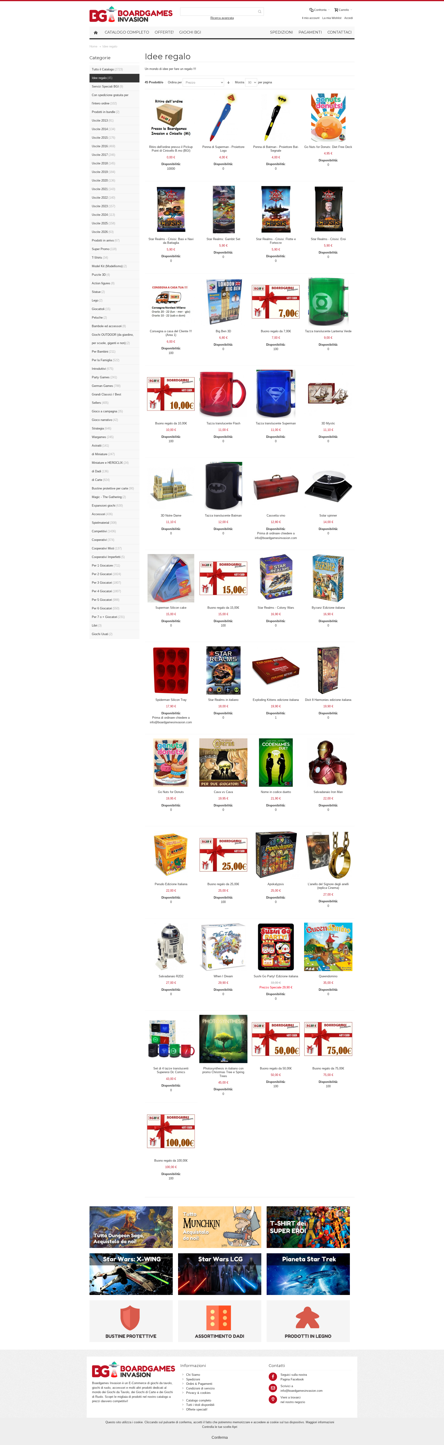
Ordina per (175, 82)
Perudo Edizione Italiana (171, 884)
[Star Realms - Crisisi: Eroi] (328, 209)
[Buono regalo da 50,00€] (276, 1039)
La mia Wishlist (331, 18)
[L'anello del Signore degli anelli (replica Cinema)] (328, 855)
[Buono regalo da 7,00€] (276, 302)
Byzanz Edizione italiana (328, 607)
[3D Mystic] (328, 394)
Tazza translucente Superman (276, 423)
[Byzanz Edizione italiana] (328, 578)
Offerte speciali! (196, 1409)
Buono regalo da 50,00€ (276, 1068)
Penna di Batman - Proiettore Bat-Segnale (276, 148)
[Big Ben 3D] (223, 302)
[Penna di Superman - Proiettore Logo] (223, 117)
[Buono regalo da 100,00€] (171, 1131)
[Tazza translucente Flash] (223, 394)
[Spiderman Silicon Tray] (171, 670)
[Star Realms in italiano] (223, 670)
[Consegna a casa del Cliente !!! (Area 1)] (171, 302)
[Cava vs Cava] (223, 762)
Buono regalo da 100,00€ (171, 1160)
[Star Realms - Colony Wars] (276, 578)
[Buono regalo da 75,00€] (328, 1039)
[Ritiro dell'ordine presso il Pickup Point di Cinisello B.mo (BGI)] (171, 117)
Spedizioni (193, 1379)
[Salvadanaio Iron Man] (328, 762)
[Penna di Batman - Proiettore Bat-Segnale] (276, 117)
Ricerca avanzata (222, 18)
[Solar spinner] (328, 486)
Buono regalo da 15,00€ (223, 607)
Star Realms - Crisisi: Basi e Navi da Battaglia (171, 240)
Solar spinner (328, 515)
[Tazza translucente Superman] (276, 394)
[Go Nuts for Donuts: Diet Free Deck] (328, 117)
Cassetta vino (276, 515)
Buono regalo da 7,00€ (276, 331)
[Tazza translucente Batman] (223, 486)
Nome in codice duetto (276, 792)
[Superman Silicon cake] (171, 578)
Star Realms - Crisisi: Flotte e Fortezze (276, 240)
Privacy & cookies (198, 1393)
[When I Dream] (223, 947)
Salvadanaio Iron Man (328, 792)
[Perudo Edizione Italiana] (171, 855)
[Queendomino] (328, 947)
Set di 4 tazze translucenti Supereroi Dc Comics (170, 1070)
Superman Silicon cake (170, 607)
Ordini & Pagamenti (199, 1383)
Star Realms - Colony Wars (276, 607)
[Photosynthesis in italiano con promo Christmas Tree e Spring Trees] (223, 1039)
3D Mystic (328, 423)
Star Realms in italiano (223, 700)
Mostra (239, 82)
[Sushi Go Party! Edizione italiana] (276, 947)
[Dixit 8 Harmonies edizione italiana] (328, 670)
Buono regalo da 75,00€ (328, 1068)
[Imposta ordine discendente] (228, 82)
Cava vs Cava (223, 792)
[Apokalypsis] (276, 855)
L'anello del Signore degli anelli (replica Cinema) (328, 886)
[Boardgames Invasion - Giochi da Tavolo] (131, 14)
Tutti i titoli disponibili (200, 1405)
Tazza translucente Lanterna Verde (328, 331)
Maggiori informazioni (320, 1422)
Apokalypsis (276, 884)
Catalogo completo (198, 1400)
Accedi (348, 18)
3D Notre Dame (171, 515)
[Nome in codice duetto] (276, 762)
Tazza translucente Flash (223, 423)
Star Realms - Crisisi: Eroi (328, 239)
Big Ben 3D (223, 331)
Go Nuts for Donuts (171, 792)
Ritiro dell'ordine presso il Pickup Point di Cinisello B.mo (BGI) (171, 148)
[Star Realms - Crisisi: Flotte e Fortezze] (276, 209)
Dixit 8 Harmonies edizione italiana (328, 700)
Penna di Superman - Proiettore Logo (223, 148)
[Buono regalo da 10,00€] (171, 394)
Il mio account (310, 18)
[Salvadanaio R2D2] (171, 947)
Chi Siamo (193, 1374)
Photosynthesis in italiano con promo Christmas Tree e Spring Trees (223, 1072)
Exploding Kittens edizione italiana (276, 700)
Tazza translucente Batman (223, 515)
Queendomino (328, 976)
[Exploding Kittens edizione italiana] (276, 670)
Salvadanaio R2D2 (171, 976)
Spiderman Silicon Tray (171, 700)
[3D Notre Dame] (171, 486)
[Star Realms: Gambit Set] (223, 209)
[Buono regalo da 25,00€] (223, 855)
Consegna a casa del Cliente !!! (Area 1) (171, 333)
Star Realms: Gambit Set (223, 239)
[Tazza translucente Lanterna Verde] (328, 302)
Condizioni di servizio (200, 1388)
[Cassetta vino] (276, 486)
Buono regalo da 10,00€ (171, 423)
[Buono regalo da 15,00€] (223, 578)
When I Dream (223, 976)
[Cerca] (260, 12)
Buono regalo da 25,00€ (223, 884)
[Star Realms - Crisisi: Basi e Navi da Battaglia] (171, 209)
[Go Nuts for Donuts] (171, 762)
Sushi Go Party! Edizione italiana (276, 976)
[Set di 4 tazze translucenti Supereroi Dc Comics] (171, 1039)
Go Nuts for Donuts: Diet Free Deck (328, 147)
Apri (234, 1427)
